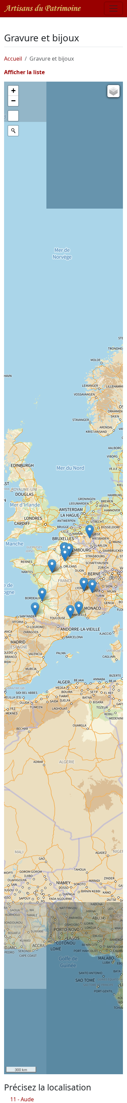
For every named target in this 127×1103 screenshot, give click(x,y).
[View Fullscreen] (13, 116)
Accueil (13, 58)
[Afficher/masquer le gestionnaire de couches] (113, 91)
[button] (92, 586)
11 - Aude (22, 1099)
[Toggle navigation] (113, 8)
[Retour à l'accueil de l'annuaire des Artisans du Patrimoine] (42, 8)
